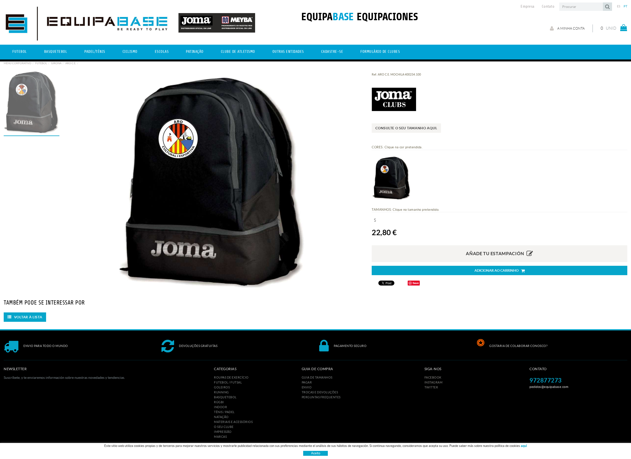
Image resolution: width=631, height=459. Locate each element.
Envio (307, 387)
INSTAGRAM (433, 382)
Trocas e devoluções (320, 392)
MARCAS (220, 436)
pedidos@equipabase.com (548, 387)
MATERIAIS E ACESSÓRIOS (233, 421)
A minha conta (571, 28)
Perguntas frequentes (321, 397)
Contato (548, 6)
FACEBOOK (432, 377)
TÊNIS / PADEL (224, 412)
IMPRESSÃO (223, 431)
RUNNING (221, 392)
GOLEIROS (222, 387)
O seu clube (224, 426)
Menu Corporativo (17, 63)
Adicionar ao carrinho (496, 270)
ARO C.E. (70, 63)
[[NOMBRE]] (212, 181)
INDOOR (220, 407)
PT (625, 6)
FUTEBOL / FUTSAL (228, 382)
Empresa (527, 6)
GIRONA (56, 63)
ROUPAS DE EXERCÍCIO (231, 377)
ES (618, 6)
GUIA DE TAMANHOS (317, 377)
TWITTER (431, 387)
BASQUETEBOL (225, 397)
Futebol (41, 63)
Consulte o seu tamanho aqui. (406, 128)
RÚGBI (219, 402)
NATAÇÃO (221, 417)
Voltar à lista (28, 317)
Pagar (307, 382)
